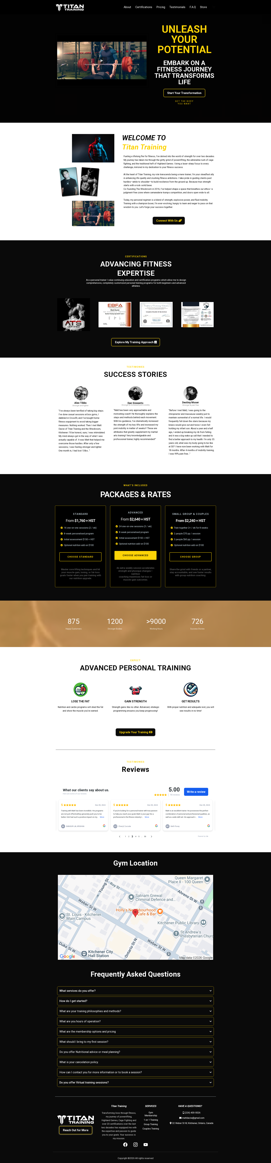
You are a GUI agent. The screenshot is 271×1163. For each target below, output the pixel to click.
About (127, 7)
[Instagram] (135, 1144)
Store (203, 7)
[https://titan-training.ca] (70, 7)
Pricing (160, 7)
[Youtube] (146, 1144)
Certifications (143, 7)
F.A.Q (193, 7)
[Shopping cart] (213, 7)
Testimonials (177, 7)
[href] (135, 917)
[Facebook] (125, 1144)
